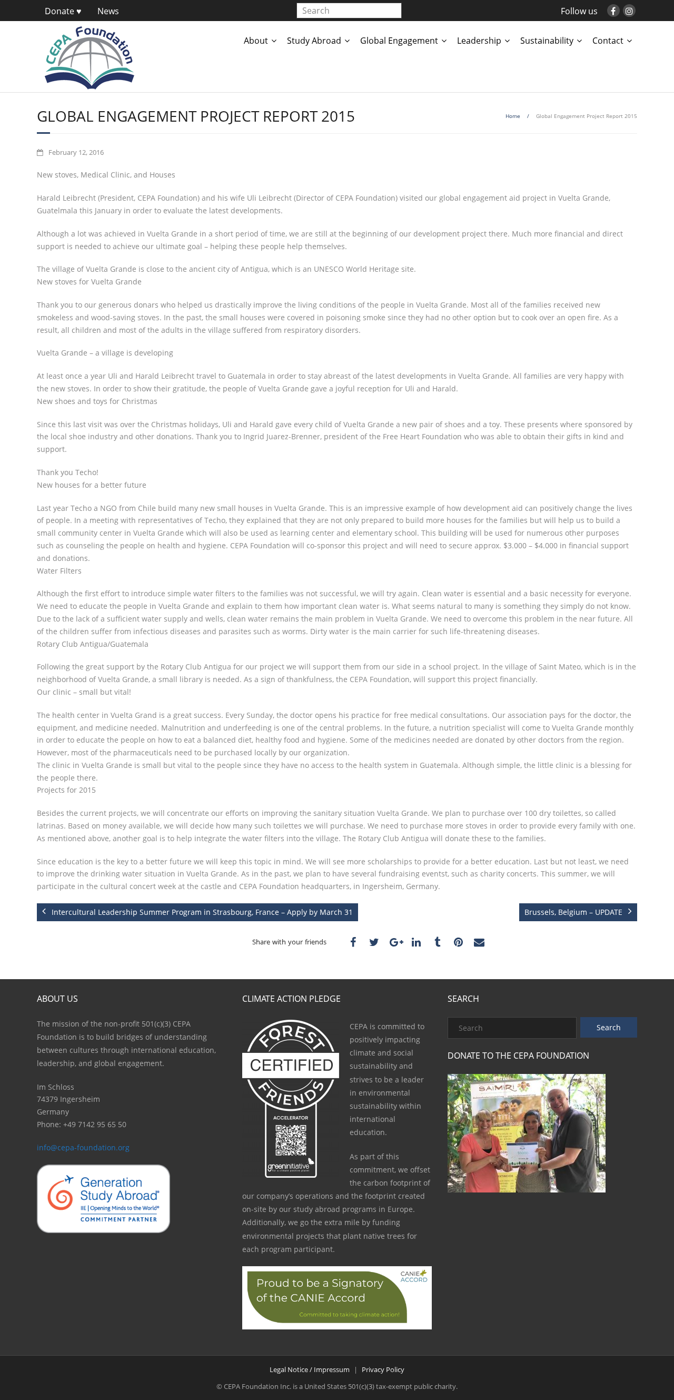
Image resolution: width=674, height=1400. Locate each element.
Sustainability (546, 40)
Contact (607, 40)
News (108, 11)
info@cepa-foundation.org (83, 1147)
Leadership (479, 40)
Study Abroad (314, 40)
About (256, 40)
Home (513, 116)
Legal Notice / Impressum (310, 1369)
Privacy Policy (383, 1369)
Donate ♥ (63, 11)
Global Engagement (399, 40)
